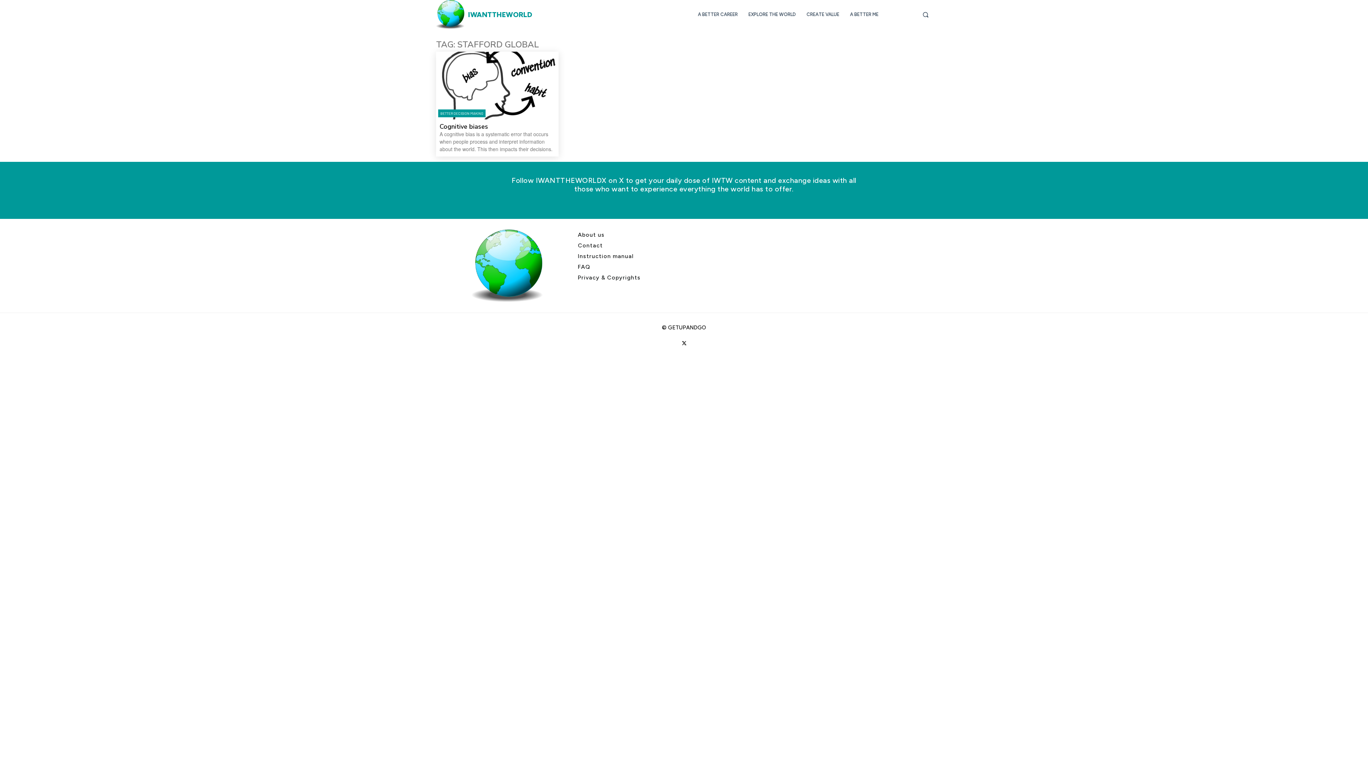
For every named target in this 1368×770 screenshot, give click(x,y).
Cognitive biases (464, 126)
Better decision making (461, 113)
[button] (925, 14)
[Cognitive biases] (497, 85)
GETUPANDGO (687, 327)
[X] (683, 343)
